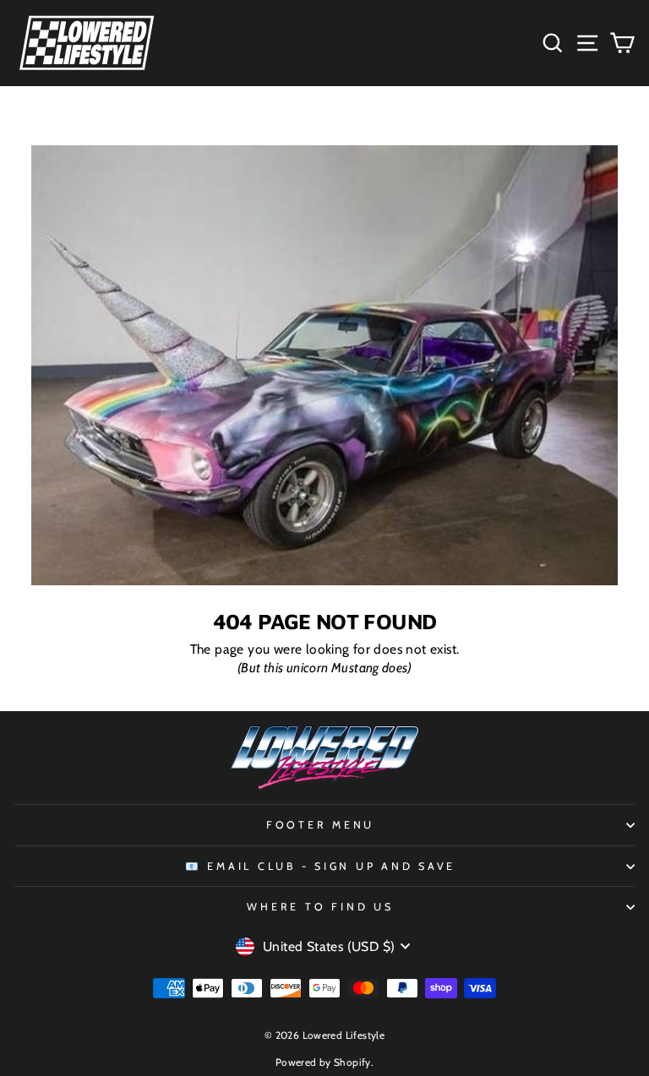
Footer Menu (320, 824)
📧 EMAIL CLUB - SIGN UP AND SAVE (320, 866)
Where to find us (320, 906)
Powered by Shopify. (324, 1062)
